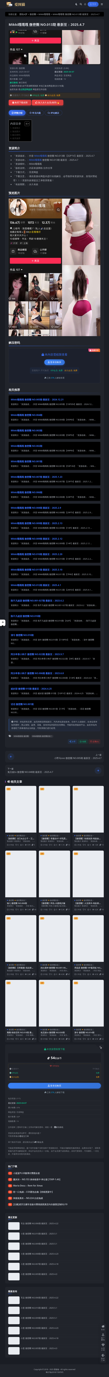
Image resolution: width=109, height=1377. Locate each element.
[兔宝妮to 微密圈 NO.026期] (54, 1003)
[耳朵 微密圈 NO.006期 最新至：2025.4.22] (14, 1226)
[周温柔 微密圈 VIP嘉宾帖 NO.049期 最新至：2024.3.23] (88, 938)
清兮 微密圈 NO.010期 (22, 635)
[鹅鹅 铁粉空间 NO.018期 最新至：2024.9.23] (20, 1003)
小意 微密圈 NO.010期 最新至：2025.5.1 (39, 1233)
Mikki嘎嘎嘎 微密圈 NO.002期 (26, 446)
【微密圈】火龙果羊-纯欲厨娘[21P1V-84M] (87, 904)
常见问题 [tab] (36, 112)
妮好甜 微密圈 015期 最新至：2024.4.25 (31, 688)
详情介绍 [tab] (18, 112)
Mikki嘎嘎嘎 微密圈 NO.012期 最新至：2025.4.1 (36, 585)
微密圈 (33, 14)
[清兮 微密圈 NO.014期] (88, 1003)
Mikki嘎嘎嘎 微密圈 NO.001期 (26, 461)
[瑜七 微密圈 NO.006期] (20, 874)
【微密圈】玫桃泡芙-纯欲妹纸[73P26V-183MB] (87, 839)
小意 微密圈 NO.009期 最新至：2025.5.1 (39, 1243)
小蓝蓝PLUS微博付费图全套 (26, 1173)
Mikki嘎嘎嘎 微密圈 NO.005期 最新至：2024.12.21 (37, 399)
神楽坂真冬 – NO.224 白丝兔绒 (28, 1198)
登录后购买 (55, 362)
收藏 (84, 742)
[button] (2, 623)
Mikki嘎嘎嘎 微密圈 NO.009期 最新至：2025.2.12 (36, 538)
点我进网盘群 (26, 89)
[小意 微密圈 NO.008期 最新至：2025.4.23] (14, 1256)
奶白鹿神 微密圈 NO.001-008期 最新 (54, 969)
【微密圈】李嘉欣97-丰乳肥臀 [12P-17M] (54, 839)
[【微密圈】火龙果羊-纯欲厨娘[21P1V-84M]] (88, 874)
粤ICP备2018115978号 (54, 1372)
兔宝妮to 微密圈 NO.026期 (53, 1032)
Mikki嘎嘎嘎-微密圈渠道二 (42, 736)
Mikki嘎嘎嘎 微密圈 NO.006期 (26, 492)
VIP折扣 (56, 1066)
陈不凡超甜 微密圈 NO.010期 (25, 616)
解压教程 (23, 82)
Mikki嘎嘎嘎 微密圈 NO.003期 (26, 430)
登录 (94, 4)
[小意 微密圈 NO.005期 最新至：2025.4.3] (14, 1276)
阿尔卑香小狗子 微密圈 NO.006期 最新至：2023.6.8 (37, 673)
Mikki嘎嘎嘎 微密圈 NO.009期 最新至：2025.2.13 (36, 523)
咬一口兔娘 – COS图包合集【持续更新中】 (33, 1191)
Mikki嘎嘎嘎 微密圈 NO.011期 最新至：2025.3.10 (36, 569)
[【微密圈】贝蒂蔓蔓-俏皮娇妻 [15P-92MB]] (20, 938)
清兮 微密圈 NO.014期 (84, 1032)
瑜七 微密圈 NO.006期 (17, 903)
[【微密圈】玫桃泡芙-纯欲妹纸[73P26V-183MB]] (88, 809)
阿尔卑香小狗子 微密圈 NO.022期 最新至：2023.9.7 (37, 654)
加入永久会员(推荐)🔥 (49, 102)
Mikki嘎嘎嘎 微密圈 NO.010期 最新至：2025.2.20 (36, 554)
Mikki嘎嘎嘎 (44, 14)
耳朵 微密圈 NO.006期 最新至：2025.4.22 (39, 1223)
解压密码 (16, 135)
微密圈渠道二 (21, 900)
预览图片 (16, 131)
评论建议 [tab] (55, 112)
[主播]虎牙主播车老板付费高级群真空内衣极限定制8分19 (40, 1204)
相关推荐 (16, 138)
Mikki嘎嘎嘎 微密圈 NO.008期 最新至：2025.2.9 (36, 507)
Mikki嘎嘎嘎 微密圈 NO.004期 (26, 415)
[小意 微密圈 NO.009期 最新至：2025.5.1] (14, 1246)
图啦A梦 (23, 14)
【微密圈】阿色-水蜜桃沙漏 (53, 903)
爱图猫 (56, 1369)
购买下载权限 (21, 102)
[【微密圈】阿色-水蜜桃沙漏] (54, 874)
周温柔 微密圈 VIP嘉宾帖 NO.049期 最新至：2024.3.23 (88, 969)
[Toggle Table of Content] (25, 123)
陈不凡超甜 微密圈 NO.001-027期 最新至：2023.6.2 (37, 600)
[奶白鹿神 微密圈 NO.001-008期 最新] (54, 938)
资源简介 (16, 128)
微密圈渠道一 (21, 835)
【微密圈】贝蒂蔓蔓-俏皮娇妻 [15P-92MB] (20, 969)
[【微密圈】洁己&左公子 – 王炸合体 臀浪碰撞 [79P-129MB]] (20, 809)
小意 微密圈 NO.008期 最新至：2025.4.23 (39, 1253)
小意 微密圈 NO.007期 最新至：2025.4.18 (39, 1264)
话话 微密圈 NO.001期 (22, 704)
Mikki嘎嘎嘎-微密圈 (21, 736)
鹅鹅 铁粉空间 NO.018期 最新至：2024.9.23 (20, 1033)
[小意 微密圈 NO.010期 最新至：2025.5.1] (14, 1236)
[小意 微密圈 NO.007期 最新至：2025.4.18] (14, 1266)
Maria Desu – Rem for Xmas (28, 1185)
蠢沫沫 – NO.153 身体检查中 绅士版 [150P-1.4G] (36, 1179)
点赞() (96, 742)
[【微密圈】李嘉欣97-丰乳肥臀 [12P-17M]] (54, 809)
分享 (74, 742)
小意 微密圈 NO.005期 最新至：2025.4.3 (39, 1274)
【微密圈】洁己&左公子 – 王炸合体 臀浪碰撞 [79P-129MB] (20, 839)
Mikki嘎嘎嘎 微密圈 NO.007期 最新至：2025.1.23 (36, 476)
